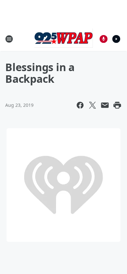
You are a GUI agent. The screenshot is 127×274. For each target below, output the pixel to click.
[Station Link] (63, 38)
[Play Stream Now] (116, 39)
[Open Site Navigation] (9, 39)
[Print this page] (117, 105)
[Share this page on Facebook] (80, 105)
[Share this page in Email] (104, 105)
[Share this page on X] (92, 105)
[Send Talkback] (103, 39)
